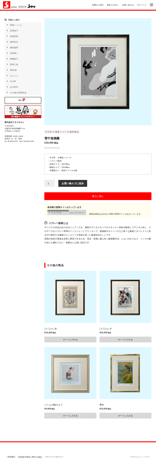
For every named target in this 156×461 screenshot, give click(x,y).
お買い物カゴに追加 (73, 183)
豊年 (101, 404)
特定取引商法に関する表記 (30, 457)
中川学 (48, 131)
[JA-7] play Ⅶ (50, 328)
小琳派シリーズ (61, 131)
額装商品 (74, 131)
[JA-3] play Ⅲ (105, 328)
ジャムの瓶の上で (53, 404)
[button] (97, 196)
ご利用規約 (10, 457)
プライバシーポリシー (54, 457)
